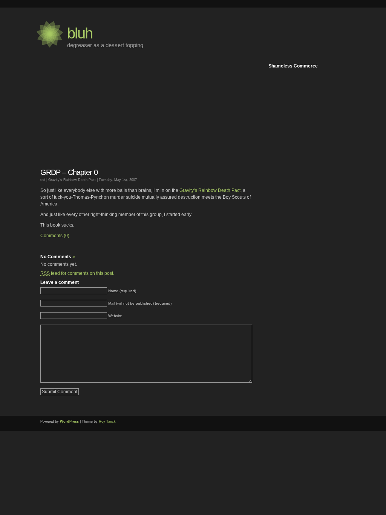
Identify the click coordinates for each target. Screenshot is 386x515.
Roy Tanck (107, 421)
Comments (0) (54, 235)
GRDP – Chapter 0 (69, 172)
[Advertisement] (309, 184)
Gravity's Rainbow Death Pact (72, 180)
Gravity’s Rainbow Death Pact (209, 190)
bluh (79, 33)
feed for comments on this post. (77, 273)
